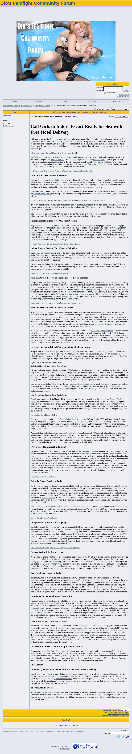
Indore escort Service (58, 139)
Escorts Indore (124, 714)
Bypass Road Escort (49, 518)
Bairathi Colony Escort (72, 244)
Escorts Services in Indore (86, 451)
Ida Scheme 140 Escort (72, 548)
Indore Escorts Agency (83, 289)
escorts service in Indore (84, 384)
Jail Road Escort (50, 477)
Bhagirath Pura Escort (38, 244)
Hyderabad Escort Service (82, 171)
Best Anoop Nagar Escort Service (42, 171)
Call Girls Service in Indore (102, 331)
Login (126, 90)
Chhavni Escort (36, 518)
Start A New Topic (102, 109)
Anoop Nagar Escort (53, 303)
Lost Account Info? (122, 97)
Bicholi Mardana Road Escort (71, 303)
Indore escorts (99, 159)
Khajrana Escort (63, 273)
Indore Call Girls (57, 159)
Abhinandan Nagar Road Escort (65, 200)
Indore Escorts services (75, 419)
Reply (113, 109)
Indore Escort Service (97, 200)
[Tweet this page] (119, 737)
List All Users (40, 101)
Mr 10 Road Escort (56, 548)
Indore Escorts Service (42, 194)
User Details (91, 101)
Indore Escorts (46, 153)
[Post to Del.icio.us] (127, 737)
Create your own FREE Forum (59, 746)
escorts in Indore (54, 566)
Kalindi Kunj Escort (37, 477)
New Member (124, 95)
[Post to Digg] (123, 737)
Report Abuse (65, 749)
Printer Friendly (122, 109)
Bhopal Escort (57, 153)
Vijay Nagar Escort (69, 153)
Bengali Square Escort (55, 244)
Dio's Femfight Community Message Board (17, 106)
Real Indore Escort (122, 715)
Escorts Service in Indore (44, 253)
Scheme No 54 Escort (48, 273)
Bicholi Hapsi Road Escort (40, 548)
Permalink (111, 116)
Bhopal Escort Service (44, 692)
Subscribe (124, 731)
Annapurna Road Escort (63, 171)
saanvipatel (7, 115)
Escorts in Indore (92, 630)
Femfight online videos (42, 106)
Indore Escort (35, 153)
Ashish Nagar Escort (38, 303)
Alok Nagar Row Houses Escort (42, 200)
